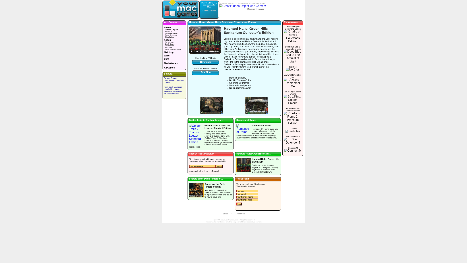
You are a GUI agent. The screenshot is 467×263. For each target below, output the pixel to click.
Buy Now (206, 72)
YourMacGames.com (245, 186)
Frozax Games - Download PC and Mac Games (174, 80)
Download (205, 61)
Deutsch (251, 9)
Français (260, 9)
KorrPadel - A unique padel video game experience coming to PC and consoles (173, 90)
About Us (241, 214)
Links (225, 214)
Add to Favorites (209, 11)
